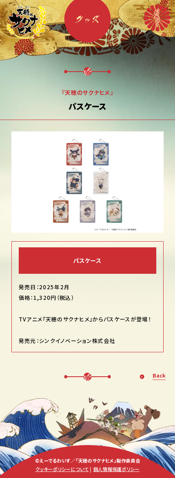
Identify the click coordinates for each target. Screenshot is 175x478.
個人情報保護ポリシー (116, 469)
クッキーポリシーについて (61, 469)
